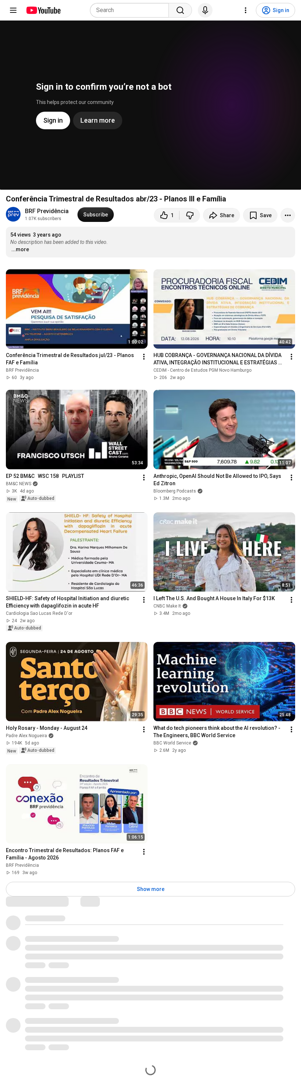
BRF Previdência (47, 211)
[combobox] (131, 10)
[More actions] (287, 215)
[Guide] (13, 10)
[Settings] (245, 10)
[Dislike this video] (189, 215)
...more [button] (20, 249)
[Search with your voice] (205, 10)
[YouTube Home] (43, 10)
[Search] (180, 10)
